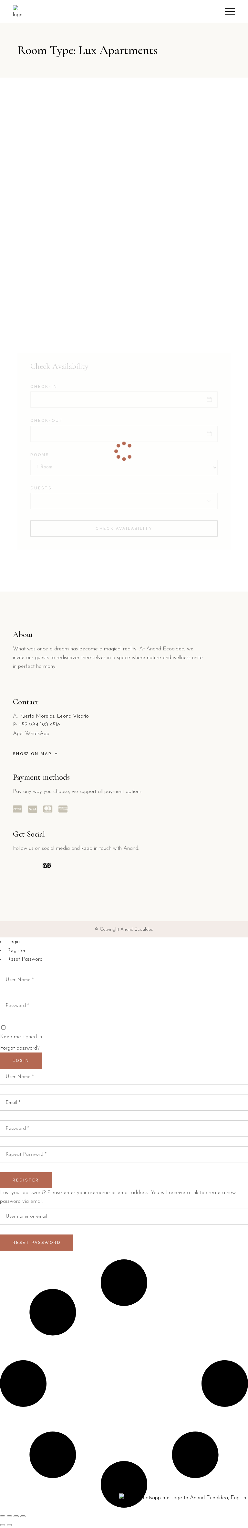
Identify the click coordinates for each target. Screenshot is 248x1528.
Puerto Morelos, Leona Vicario (54, 716)
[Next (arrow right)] (9, 1525)
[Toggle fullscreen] (9, 1516)
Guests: (42, 488)
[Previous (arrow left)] (2, 1525)
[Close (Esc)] (23, 1516)
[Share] (16, 1516)
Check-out (46, 420)
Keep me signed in (21, 1037)
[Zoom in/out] (2, 1516)
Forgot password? (19, 1048)
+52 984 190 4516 (39, 725)
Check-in (43, 386)
